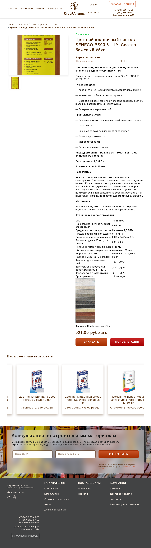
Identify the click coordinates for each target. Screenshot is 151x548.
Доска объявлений (55, 510)
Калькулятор (55, 9)
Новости (83, 494)
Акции (93, 5)
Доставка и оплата (121, 494)
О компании (26, 9)
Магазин (40, 9)
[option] (38, 55)
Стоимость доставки (56, 499)
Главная (13, 9)
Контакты (93, 13)
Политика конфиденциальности (20, 488)
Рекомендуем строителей (125, 505)
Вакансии (115, 489)
